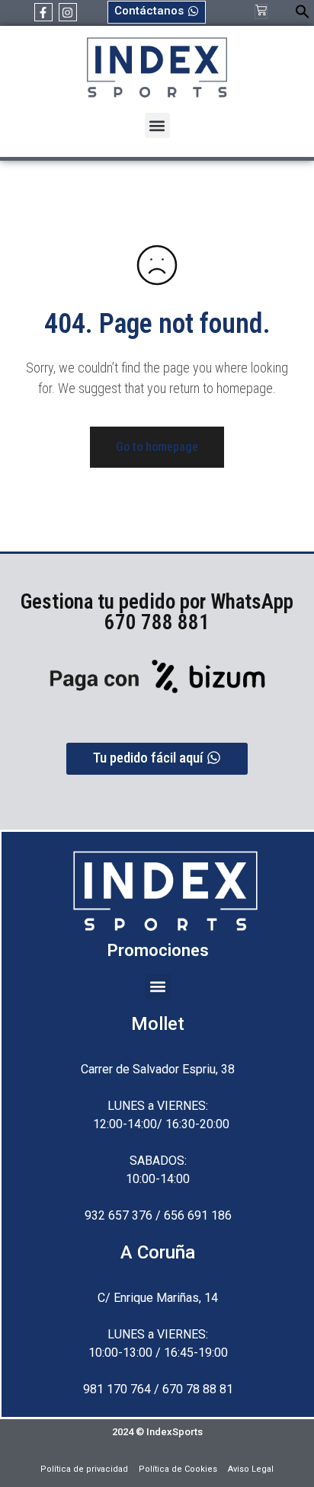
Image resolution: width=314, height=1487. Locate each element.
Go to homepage (157, 447)
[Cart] (261, 11)
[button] (302, 15)
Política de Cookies (178, 1469)
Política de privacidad (84, 1469)
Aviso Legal (251, 1469)
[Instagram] (68, 12)
